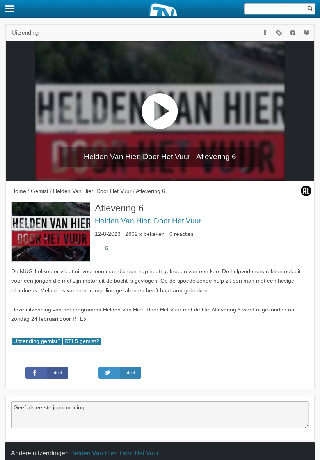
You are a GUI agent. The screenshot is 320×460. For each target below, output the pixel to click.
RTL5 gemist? (81, 341)
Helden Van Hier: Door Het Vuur (148, 221)
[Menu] (10, 8)
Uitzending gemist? (36, 341)
